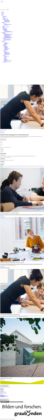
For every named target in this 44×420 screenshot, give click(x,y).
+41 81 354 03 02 (2, 389)
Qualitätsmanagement (6, 53)
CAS (3, 25)
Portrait (4, 50)
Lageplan (5, 56)
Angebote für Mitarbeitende (7, 61)
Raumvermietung (6, 59)
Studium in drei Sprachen (7, 20)
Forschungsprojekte (5, 28)
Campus (4, 55)
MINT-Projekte (6, 30)
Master (4, 17)
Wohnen (5, 58)
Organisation (4, 45)
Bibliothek (3, 14)
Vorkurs (4, 18)
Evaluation (4, 40)
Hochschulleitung (6, 47)
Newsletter (3, 13)
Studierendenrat (6, 49)
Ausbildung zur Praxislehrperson (8, 24)
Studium (2, 15)
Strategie (5, 51)
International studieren (6, 21)
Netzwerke (4, 38)
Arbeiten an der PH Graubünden (7, 60)
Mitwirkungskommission (7, 48)
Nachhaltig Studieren (6, 52)
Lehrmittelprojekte (5, 29)
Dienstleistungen (3, 32)
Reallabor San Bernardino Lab (7, 31)
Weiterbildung (3, 22)
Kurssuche (5, 23)
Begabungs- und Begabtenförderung (8, 34)
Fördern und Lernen (5, 33)
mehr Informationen (2, 266)
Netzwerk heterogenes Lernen (7, 39)
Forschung (3, 27)
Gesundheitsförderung (6, 35)
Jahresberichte (5, 43)
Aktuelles (5, 42)
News (2, 12)
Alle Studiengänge (5, 16)
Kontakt (4, 62)
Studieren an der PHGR (5, 19)
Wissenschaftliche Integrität (7, 54)
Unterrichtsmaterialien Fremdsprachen (8, 37)
